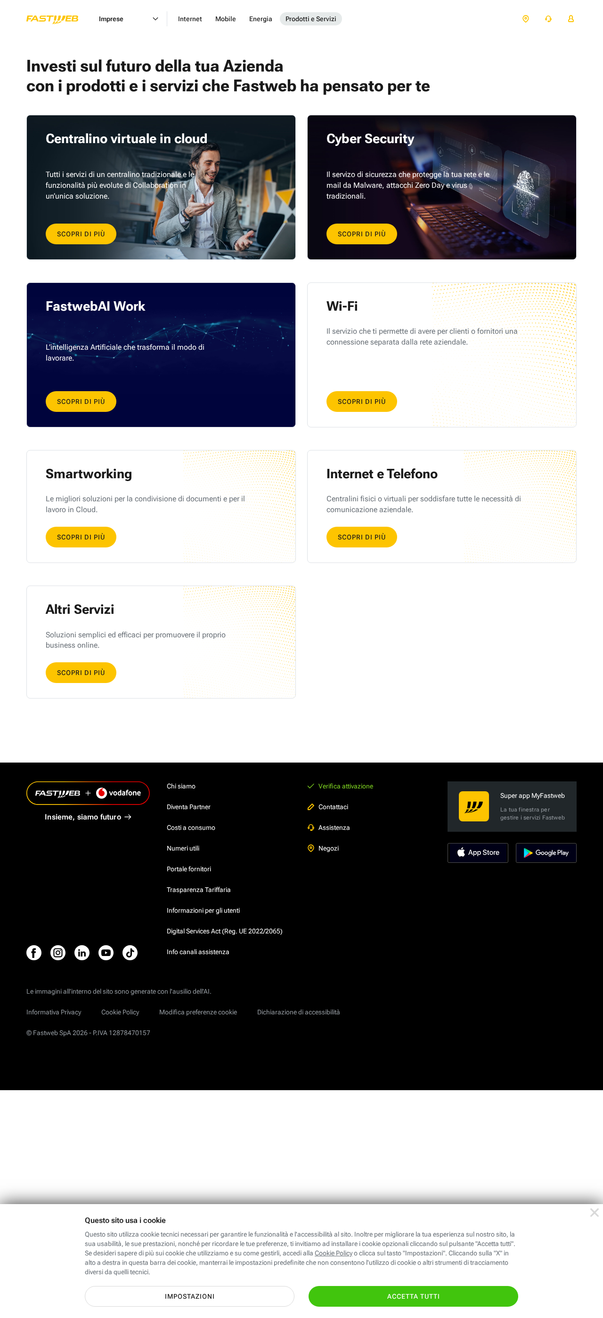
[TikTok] (130, 952)
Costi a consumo (191, 827)
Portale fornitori (189, 869)
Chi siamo (181, 786)
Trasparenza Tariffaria (199, 889)
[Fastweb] (59, 19)
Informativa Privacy (53, 1012)
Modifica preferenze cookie (198, 1012)
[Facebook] (33, 952)
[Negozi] (525, 19)
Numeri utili (183, 848)
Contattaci (333, 807)
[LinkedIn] (82, 952)
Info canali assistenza (198, 952)
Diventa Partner (189, 807)
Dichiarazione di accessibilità (298, 1012)
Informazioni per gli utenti (203, 910)
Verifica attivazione (345, 786)
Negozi (328, 848)
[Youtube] (106, 952)
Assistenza (334, 827)
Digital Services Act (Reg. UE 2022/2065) (225, 931)
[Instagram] (57, 952)
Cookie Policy (120, 1012)
